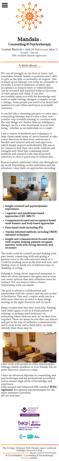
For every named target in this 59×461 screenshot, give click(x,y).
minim (26, 458)
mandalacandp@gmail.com (16, 453)
